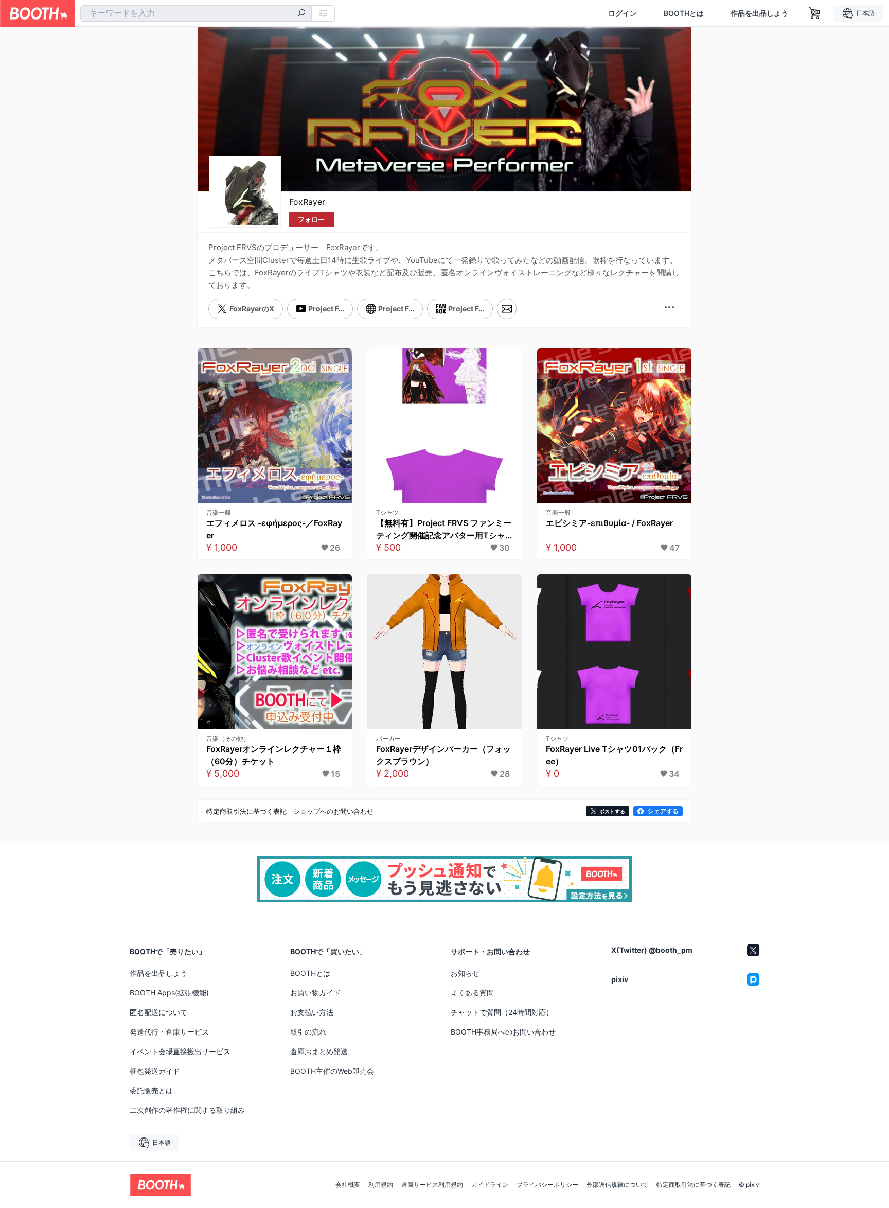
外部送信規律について (617, 1185)
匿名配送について (158, 1012)
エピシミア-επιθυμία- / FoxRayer (609, 523)
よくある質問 (472, 992)
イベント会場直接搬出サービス (180, 1051)
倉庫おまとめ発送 (319, 1051)
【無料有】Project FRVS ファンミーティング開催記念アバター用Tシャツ (443, 529)
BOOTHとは (684, 13)
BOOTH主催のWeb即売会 (332, 1070)
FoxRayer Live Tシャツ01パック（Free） (614, 755)
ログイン (622, 13)
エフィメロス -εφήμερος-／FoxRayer (274, 529)
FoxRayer (307, 202)
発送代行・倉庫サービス (169, 1031)
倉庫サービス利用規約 (432, 1185)
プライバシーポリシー (547, 1185)
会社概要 (347, 1185)
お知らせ (465, 973)
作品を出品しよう (759, 13)
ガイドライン (489, 1185)
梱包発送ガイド (155, 1070)
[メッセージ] (507, 309)
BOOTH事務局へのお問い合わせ (503, 1031)
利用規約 (380, 1185)
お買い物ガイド (315, 992)
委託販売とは (151, 1090)
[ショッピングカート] (815, 13)
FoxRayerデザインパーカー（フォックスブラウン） (443, 755)
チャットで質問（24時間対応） (502, 1012)
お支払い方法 (311, 1012)
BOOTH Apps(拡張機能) (169, 992)
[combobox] (196, 13)
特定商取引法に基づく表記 (693, 1185)
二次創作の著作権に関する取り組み (187, 1110)
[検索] (301, 14)
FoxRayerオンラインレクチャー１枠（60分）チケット (273, 755)
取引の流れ (308, 1031)
